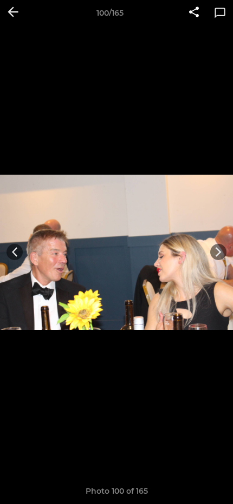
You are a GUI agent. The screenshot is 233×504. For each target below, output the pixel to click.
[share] (193, 13)
